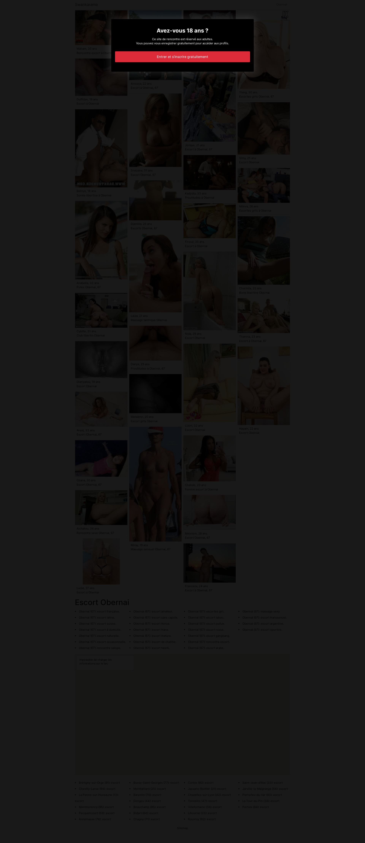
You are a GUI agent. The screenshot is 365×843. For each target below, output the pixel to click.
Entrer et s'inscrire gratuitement (182, 57)
